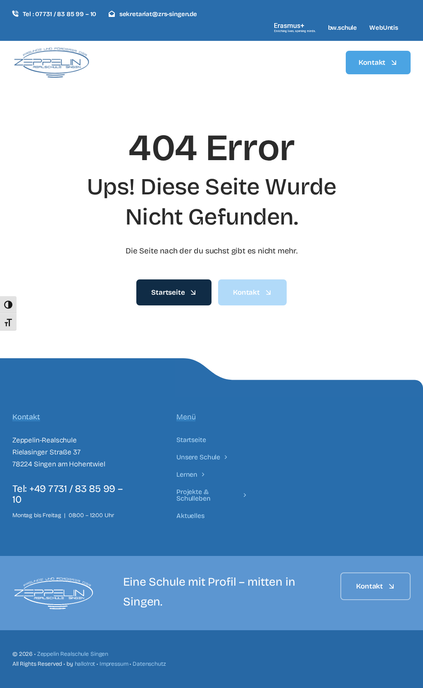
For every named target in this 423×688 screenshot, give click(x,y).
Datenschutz (149, 663)
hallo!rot (85, 663)
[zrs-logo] (53, 581)
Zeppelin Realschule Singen (72, 653)
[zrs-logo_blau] (51, 51)
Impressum (114, 663)
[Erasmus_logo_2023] (295, 26)
